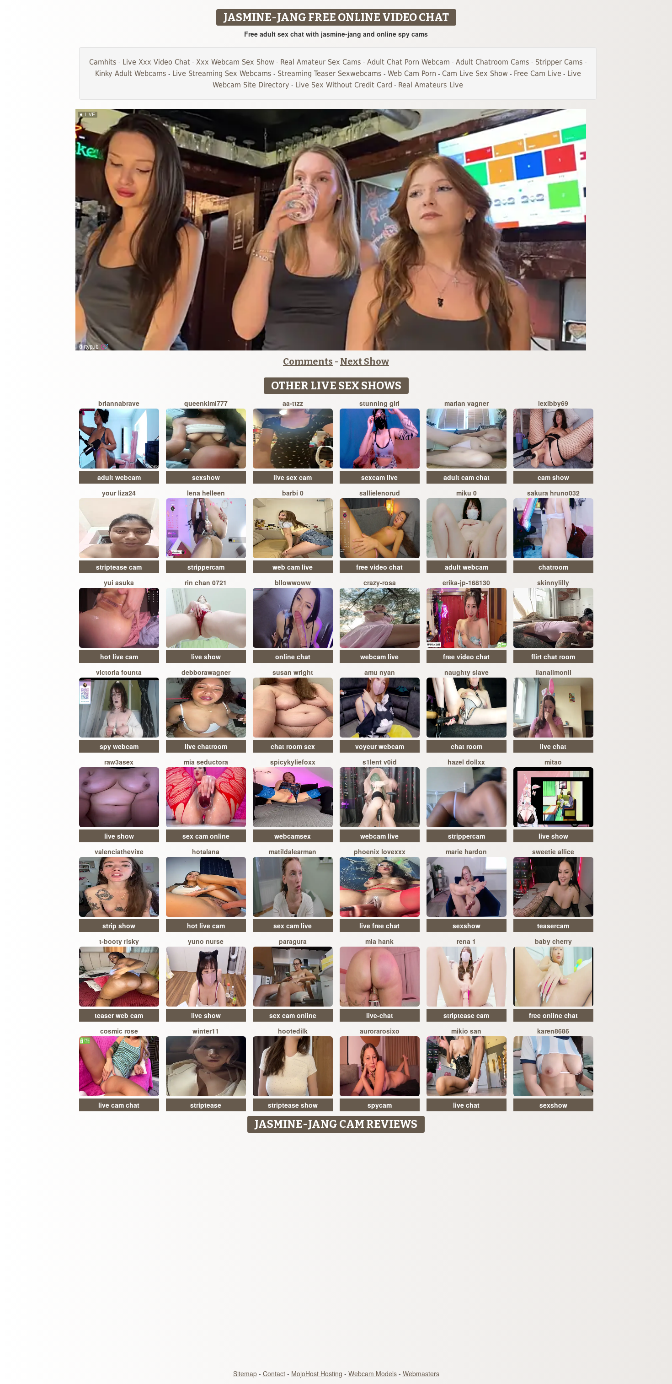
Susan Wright (292, 672)
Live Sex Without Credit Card (343, 85)
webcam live (379, 656)
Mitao (553, 761)
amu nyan (379, 672)
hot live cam (119, 656)
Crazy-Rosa (379, 582)
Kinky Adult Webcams (130, 73)
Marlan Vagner (466, 403)
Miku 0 (466, 492)
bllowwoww (293, 582)
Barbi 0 (293, 492)
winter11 (205, 1030)
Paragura (293, 941)
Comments (308, 361)
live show (206, 656)
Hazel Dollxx (466, 761)
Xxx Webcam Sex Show (235, 62)
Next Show (364, 361)
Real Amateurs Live (430, 85)
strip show (118, 925)
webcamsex (292, 835)
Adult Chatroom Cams (492, 62)
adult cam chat (466, 477)
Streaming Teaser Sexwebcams (329, 73)
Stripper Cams (559, 62)
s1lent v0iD (380, 761)
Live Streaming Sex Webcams (222, 73)
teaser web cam (119, 1015)
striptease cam (119, 566)
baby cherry (553, 941)
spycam (380, 1104)
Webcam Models (372, 1373)
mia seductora (206, 761)
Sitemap (245, 1373)
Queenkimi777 (206, 403)
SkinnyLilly (553, 582)
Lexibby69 (553, 403)
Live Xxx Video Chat (156, 62)
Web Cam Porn (412, 73)
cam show (553, 477)
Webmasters (421, 1373)
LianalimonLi (553, 672)
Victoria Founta (119, 672)
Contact (274, 1373)
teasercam (553, 925)
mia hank (379, 941)
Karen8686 (553, 1030)
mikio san (466, 1030)
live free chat (379, 925)
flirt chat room (553, 656)
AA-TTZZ (293, 403)
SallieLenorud (379, 492)
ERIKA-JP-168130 (466, 582)
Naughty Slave (466, 672)
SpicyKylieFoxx (292, 761)
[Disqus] (336, 1251)
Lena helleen (206, 492)
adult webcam (119, 477)
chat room (466, 746)
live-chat (379, 1015)
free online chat (553, 1015)
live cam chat (118, 1104)
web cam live (292, 566)
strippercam (205, 566)
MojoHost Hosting (316, 1373)
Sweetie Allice (553, 851)
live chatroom (206, 746)
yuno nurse (206, 941)
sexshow (206, 477)
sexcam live (379, 477)
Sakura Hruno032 (553, 492)
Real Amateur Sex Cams (320, 62)
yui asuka (119, 582)
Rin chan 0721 (206, 582)
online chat (292, 656)
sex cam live (292, 925)
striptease (205, 1104)
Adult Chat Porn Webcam (408, 62)
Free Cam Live (537, 73)
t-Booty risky (119, 941)
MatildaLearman (292, 851)
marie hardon (466, 851)
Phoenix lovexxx (379, 851)
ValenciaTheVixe (119, 851)
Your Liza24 (119, 492)
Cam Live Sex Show (475, 73)
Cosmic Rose (119, 1030)
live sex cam (292, 477)
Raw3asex (118, 761)
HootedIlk (293, 1030)
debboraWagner (205, 672)
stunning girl (379, 403)
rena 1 (466, 941)
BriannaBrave (118, 403)
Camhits (103, 62)
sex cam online (205, 835)
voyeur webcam (379, 746)
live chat (553, 746)
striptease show (293, 1104)
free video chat (379, 566)
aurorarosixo (380, 1030)
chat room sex (293, 746)
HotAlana (205, 851)
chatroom (553, 566)
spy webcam (119, 746)
